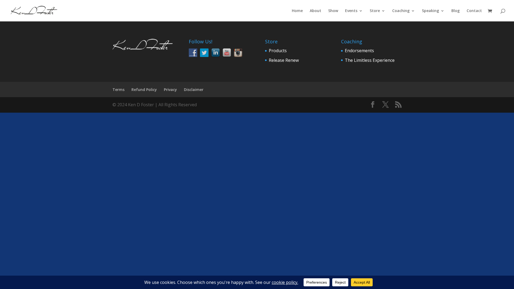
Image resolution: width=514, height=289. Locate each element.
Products (278, 51)
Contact (474, 11)
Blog (455, 11)
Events (351, 11)
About (315, 11)
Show (333, 11)
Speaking (430, 11)
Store (375, 11)
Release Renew (284, 60)
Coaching (401, 11)
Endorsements (359, 51)
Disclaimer (193, 89)
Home (297, 11)
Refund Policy (144, 89)
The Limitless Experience (370, 60)
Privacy (170, 89)
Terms (118, 89)
